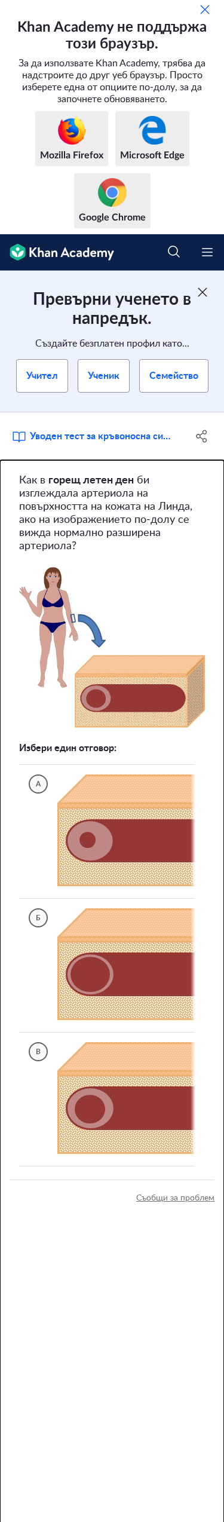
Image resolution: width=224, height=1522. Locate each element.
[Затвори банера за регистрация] (202, 292)
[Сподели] (202, 436)
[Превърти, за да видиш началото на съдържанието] (35, 1183)
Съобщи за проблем (175, 1231)
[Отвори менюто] (207, 252)
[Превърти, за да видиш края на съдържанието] (59, 1183)
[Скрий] (204, 9)
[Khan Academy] (57, 252)
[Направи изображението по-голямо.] (112, 647)
